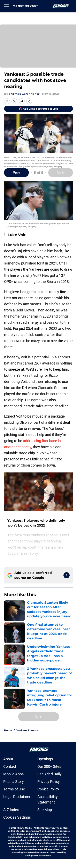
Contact (9, 766)
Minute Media (24, 828)
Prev (16, 172)
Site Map (44, 810)
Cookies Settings (17, 817)
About (8, 759)
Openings (45, 759)
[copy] (29, 101)
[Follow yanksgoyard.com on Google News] (66, 575)
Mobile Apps (13, 774)
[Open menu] (6, 6)
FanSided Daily (49, 774)
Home (8, 730)
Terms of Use (14, 789)
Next (60, 172)
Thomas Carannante (24, 94)
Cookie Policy (48, 789)
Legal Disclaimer (16, 797)
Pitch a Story (13, 781)
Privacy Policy (48, 781)
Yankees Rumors (27, 730)
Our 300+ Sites (49, 766)
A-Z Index (11, 810)
